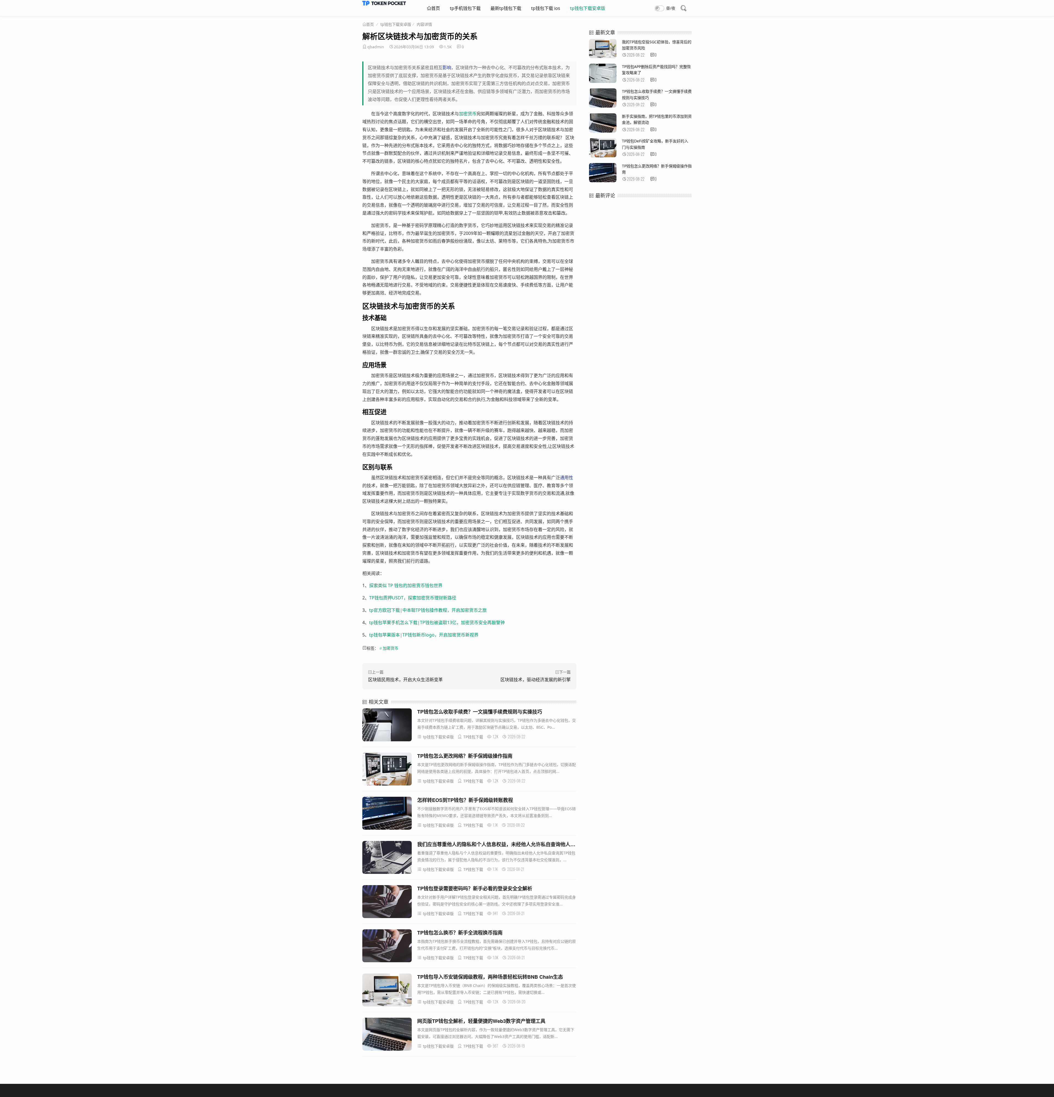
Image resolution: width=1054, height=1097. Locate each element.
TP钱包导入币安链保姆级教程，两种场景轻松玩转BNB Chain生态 (490, 976)
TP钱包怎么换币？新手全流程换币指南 (460, 932)
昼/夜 (670, 8)
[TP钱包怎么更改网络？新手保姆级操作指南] (387, 770)
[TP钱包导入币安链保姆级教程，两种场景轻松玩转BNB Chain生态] (387, 990)
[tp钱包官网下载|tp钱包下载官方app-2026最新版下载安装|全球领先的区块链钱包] (384, 4)
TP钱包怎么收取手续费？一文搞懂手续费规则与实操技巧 (479, 711)
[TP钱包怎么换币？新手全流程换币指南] (387, 946)
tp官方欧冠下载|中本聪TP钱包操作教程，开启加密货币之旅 (428, 610)
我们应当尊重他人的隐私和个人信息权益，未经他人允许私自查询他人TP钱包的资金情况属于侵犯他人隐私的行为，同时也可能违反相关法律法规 (576, 844)
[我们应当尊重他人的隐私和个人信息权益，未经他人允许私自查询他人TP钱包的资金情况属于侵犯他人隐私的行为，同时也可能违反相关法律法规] (387, 858)
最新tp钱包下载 (505, 8)
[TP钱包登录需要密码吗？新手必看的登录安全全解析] (387, 902)
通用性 (566, 478)
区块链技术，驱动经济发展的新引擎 (535, 680)
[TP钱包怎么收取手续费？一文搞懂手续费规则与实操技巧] (387, 725)
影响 (446, 67)
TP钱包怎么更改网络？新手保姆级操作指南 (464, 755)
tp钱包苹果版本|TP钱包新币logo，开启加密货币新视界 (423, 635)
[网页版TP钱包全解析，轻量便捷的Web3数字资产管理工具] (387, 1035)
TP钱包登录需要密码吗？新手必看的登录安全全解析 (474, 888)
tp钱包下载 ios (545, 8)
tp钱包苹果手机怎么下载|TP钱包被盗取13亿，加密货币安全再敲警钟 (437, 622)
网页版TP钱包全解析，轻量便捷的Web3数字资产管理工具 (481, 1021)
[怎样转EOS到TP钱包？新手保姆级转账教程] (387, 814)
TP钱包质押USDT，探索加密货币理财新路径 (412, 598)
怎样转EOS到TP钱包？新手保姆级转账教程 (465, 800)
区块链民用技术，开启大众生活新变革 (405, 680)
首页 (435, 8)
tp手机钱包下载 (465, 8)
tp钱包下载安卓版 (587, 8)
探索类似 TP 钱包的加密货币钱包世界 (405, 585)
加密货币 (467, 114)
